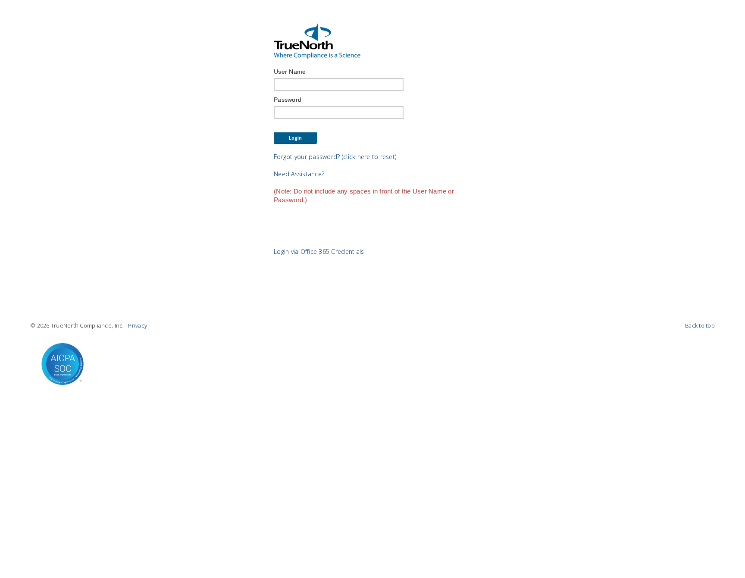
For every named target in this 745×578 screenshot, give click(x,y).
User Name (290, 71)
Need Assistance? (299, 174)
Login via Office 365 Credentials (319, 251)
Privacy (137, 325)
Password (287, 99)
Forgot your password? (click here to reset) (335, 157)
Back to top (700, 325)
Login (295, 138)
